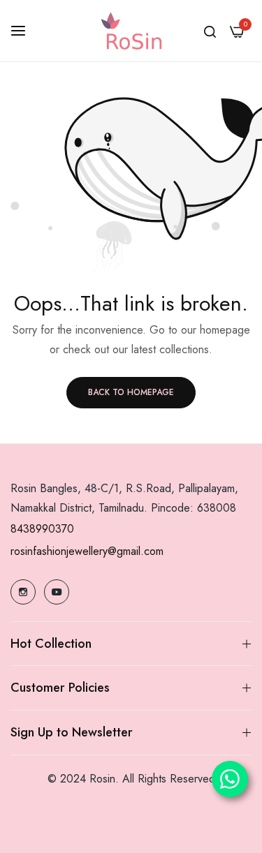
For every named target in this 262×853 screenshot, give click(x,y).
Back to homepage (131, 392)
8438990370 (42, 529)
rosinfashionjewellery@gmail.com (86, 551)
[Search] (210, 30)
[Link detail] (23, 591)
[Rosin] (131, 30)
